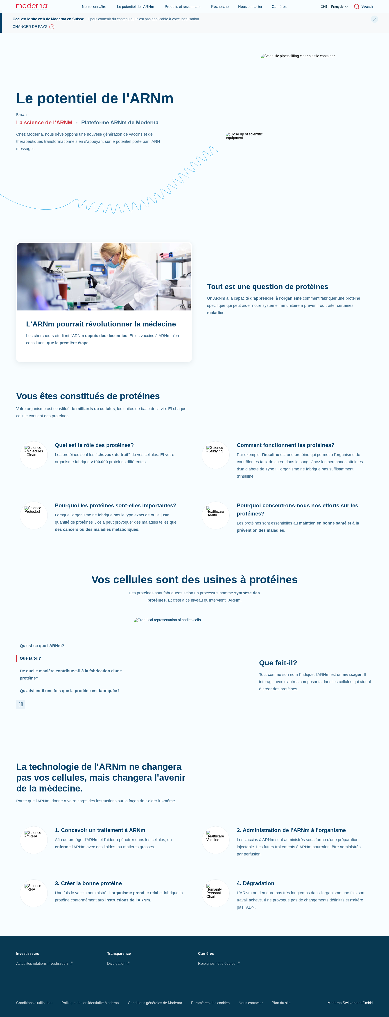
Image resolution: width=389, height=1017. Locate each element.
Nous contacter (250, 7)
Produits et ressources (182, 7)
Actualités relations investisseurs (42, 963)
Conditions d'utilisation (34, 1003)
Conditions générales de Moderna (155, 1003)
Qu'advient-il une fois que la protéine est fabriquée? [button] (70, 691)
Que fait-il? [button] (30, 658)
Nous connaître (94, 7)
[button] (20, 704)
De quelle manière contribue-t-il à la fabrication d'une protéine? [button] (71, 674)
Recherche (220, 7)
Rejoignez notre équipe (216, 963)
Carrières (279, 7)
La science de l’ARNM (44, 122)
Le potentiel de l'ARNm (135, 7)
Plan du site (281, 1003)
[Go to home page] (32, 6)
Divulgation (116, 963)
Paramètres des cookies (210, 1003)
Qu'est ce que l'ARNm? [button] (42, 645)
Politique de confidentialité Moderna (90, 1003)
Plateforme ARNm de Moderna (119, 122)
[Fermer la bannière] (374, 19)
